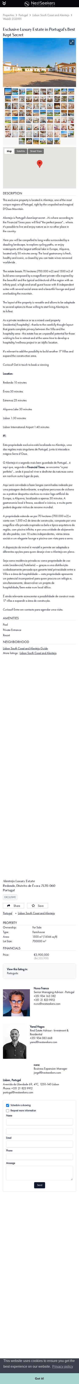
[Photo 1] (8, 91)
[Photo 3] (22, 92)
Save (41, 906)
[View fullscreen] (72, 42)
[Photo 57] (50, 127)
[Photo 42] (15, 120)
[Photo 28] (57, 106)
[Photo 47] (50, 120)
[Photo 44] (29, 120)
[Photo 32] (15, 113)
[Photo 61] (8, 134)
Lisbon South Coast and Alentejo (50, 15)
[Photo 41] (8, 120)
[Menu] (4, 3)
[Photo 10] (71, 92)
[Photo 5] (36, 92)
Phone (9, 1150)
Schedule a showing (21, 1105)
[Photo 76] (57, 141)
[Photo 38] (57, 113)
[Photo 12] (15, 99)
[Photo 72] (29, 141)
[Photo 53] (22, 127)
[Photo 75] (50, 141)
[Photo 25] (36, 106)
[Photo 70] (71, 134)
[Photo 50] (71, 120)
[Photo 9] (64, 92)
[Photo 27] (50, 106)
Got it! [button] (39, 1378)
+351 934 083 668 (41, 1038)
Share (16, 906)
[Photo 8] (57, 92)
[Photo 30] (71, 106)
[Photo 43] (22, 120)
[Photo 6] (43, 92)
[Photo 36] (43, 113)
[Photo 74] (43, 141)
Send (39, 1185)
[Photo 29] (64, 106)
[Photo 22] (15, 106)
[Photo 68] (57, 134)
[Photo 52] (15, 127)
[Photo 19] (64, 99)
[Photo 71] (22, 141)
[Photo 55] (36, 127)
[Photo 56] (43, 127)
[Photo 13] (22, 99)
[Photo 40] (71, 113)
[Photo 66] (43, 134)
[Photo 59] (64, 127)
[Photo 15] (36, 99)
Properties (8, 15)
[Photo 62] (15, 134)
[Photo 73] (36, 141)
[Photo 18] (57, 99)
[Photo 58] (57, 127)
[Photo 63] (22, 134)
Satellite (21, 151)
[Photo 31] (8, 113)
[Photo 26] (43, 106)
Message (10, 1163)
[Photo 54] (29, 127)
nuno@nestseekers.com (47, 1004)
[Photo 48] (57, 120)
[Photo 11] (8, 99)
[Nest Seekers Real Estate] (39, 3)
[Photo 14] (29, 99)
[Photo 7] (50, 92)
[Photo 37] (50, 113)
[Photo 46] (43, 120)
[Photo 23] (22, 106)
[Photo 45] (36, 120)
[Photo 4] (29, 92)
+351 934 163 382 (45, 996)
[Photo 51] (8, 127)
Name (9, 1115)
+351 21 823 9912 (44, 1000)
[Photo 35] (36, 113)
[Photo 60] (71, 127)
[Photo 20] (71, 99)
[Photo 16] (43, 99)
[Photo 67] (50, 134)
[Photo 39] (64, 113)
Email (9, 1138)
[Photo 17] (50, 99)
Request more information (23, 1110)
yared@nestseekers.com (43, 1042)
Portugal (23, 15)
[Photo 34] (29, 113)
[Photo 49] (64, 120)
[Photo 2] (15, 92)
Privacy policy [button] (62, 1366)
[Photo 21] (8, 106)
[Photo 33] (22, 113)
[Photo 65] (36, 134)
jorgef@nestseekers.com (47, 1072)
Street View (36, 151)
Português (12, 973)
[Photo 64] (29, 134)
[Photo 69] (64, 134)
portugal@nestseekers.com (18, 1092)
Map (9, 151)
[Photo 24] (29, 106)
